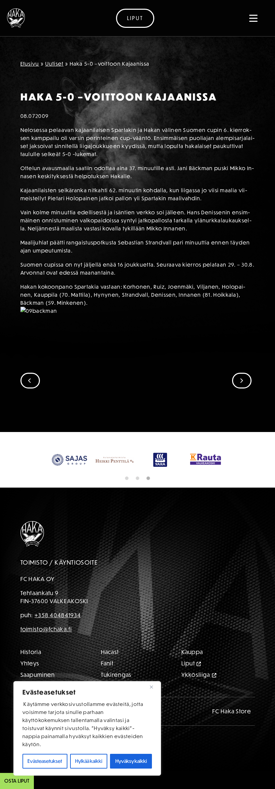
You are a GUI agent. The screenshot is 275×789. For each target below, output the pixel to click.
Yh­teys (30, 663)
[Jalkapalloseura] (16, 18)
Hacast (110, 651)
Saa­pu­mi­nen (37, 674)
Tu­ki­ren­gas (116, 674)
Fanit (107, 663)
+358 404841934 (58, 615)
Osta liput (17, 781)
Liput (135, 18)
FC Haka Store (231, 711)
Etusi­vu (29, 63)
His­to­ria (30, 651)
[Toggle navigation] (253, 18)
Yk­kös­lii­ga (195, 674)
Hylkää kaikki (88, 761)
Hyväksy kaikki (131, 761)
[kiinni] (154, 687)
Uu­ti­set (54, 63)
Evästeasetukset (45, 761)
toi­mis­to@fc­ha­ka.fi (46, 629)
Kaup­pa (192, 651)
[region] (87, 728)
